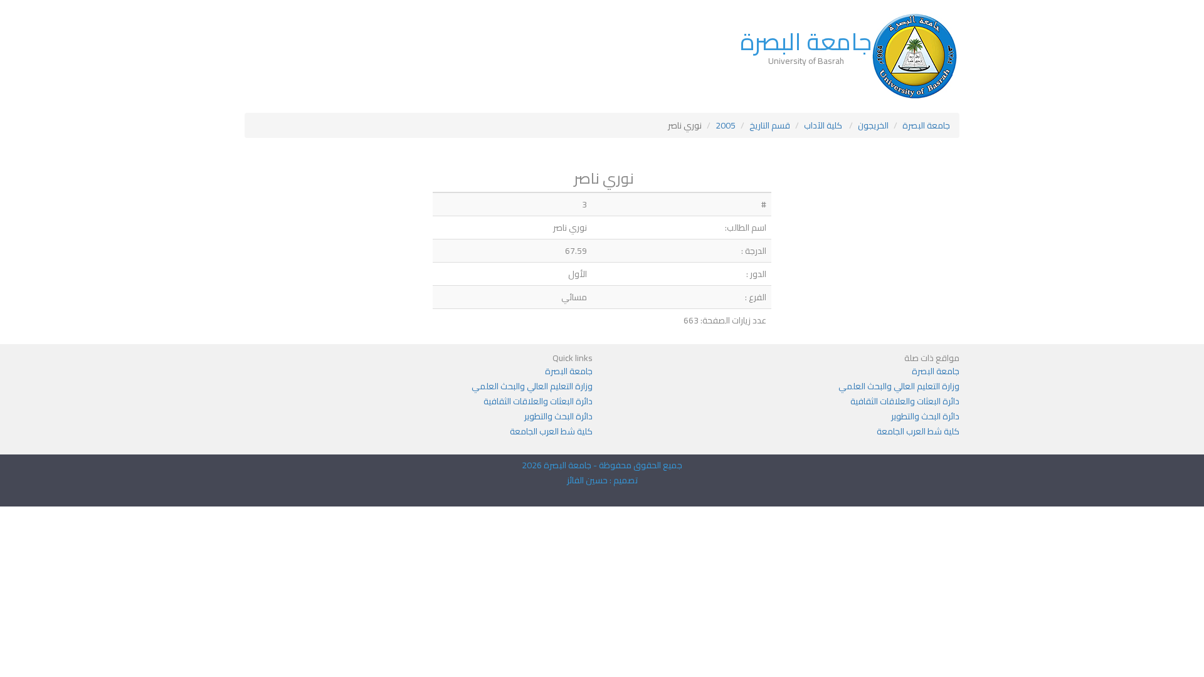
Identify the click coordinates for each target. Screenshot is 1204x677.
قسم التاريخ (769, 125)
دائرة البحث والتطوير (925, 416)
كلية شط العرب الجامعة (918, 431)
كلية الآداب (824, 125)
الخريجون (873, 125)
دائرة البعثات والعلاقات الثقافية (904, 401)
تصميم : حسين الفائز (602, 480)
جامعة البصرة (806, 41)
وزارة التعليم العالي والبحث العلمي (898, 386)
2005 (726, 125)
